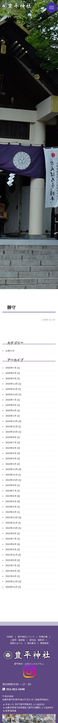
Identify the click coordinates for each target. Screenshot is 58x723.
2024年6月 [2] (12, 448)
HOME (10, 637)
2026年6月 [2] (12, 373)
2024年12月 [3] (13, 421)
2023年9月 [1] (12, 485)
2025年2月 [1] (12, 415)
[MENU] (51, 7)
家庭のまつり (16, 643)
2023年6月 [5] (12, 496)
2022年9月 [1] (12, 533)
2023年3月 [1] (12, 506)
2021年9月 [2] (12, 560)
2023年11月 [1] (13, 474)
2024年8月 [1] (12, 437)
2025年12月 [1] (13, 383)
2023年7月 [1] (12, 490)
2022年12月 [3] (13, 517)
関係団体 (44, 643)
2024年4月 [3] (12, 453)
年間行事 (43, 637)
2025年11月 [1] (13, 389)
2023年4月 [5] (12, 501)
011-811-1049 (15, 689)
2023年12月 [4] (13, 469)
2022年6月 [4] (12, 544)
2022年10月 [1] (13, 528)
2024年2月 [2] (12, 464)
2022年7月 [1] (12, 538)
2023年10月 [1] (13, 480)
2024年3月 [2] (12, 458)
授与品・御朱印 (36, 640)
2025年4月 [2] (12, 410)
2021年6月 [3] (12, 571)
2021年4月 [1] (12, 576)
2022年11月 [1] (13, 522)
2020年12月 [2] (13, 581)
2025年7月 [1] (12, 399)
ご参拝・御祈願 (17, 640)
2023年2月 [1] (12, 512)
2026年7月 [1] (12, 367)
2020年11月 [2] (13, 587)
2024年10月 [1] (13, 432)
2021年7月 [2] (12, 565)
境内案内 (31, 643)
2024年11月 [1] (13, 426)
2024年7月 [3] (12, 442)
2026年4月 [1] (12, 378)
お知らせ (10, 350)
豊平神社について (26, 637)
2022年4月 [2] (12, 549)
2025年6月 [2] (12, 405)
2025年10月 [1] (13, 394)
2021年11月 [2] (13, 554)
